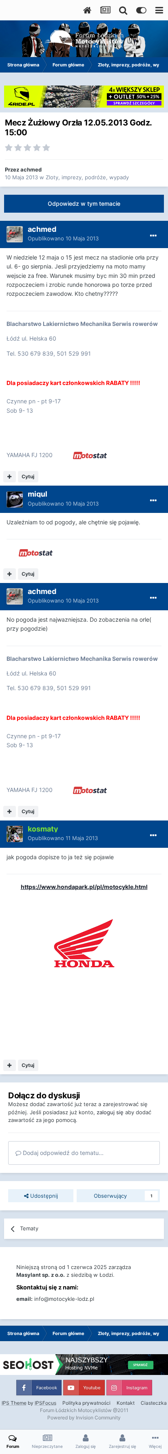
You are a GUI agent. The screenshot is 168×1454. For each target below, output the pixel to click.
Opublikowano (63, 238)
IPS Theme (14, 1403)
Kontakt (126, 1403)
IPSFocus (45, 1403)
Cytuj (28, 476)
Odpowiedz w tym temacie (84, 203)
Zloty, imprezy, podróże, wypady (87, 177)
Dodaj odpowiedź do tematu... (62, 1152)
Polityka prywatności (86, 1403)
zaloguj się (110, 1112)
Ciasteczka (154, 1403)
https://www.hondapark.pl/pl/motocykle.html (84, 886)
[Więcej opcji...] (153, 236)
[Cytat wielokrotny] (9, 476)
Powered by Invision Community (84, 1417)
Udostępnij (43, 1195)
